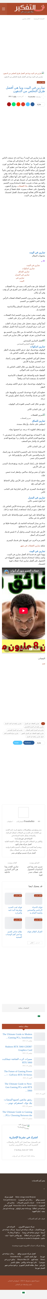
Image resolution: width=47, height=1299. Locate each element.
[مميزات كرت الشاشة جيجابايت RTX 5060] (39, 1061)
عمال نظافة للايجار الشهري (28, 1265)
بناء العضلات (22, 186)
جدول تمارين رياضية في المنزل (35, 736)
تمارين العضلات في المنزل (32, 723)
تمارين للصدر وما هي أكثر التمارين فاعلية (11, 869)
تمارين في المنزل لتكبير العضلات (34, 730)
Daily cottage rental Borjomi (25, 1197)
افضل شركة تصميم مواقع (27, 1254)
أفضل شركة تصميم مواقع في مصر (23, 853)
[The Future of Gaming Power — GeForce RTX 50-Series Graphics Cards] (39, 1074)
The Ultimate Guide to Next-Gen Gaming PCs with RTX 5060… (18, 1087)
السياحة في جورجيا (25, 839)
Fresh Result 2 (32, 1206)
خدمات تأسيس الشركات (25, 1203)
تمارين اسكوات (28, 268)
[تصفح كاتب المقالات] (23, 812)
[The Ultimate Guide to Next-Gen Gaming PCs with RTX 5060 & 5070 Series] (39, 1086)
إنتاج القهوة (36, 1211)
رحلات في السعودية (25, 1200)
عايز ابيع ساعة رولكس (29, 1262)
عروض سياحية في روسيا (31, 1232)
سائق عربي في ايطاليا (32, 1235)
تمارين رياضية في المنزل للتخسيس (34, 727)
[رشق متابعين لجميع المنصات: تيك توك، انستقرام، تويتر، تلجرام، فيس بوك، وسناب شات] (39, 1102)
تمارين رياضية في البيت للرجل (13, 723)
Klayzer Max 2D (23, 1259)
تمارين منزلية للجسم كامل (11, 733)
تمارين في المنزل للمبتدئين (14, 730)
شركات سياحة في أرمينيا (24, 1230)
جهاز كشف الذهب (30, 1257)
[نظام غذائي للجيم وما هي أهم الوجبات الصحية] (13, 923)
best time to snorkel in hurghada (28, 1238)
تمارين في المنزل (22, 275)
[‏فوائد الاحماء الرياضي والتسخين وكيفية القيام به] (33, 899)
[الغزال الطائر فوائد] (33, 923)
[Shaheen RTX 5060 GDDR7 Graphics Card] (39, 1049)
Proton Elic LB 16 (19, 1206)
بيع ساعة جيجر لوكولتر (23, 1208)
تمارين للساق (23, 272)
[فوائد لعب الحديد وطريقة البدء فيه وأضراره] (13, 899)
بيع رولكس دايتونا (16, 1235)
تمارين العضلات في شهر (30, 546)
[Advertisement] (23, 45)
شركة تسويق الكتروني (26, 1227)
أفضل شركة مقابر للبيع (24, 844)
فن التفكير (18, 1284)
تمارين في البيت (33, 265)
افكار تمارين (40, 82)
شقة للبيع (34, 1259)
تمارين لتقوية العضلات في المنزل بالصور (32, 733)
